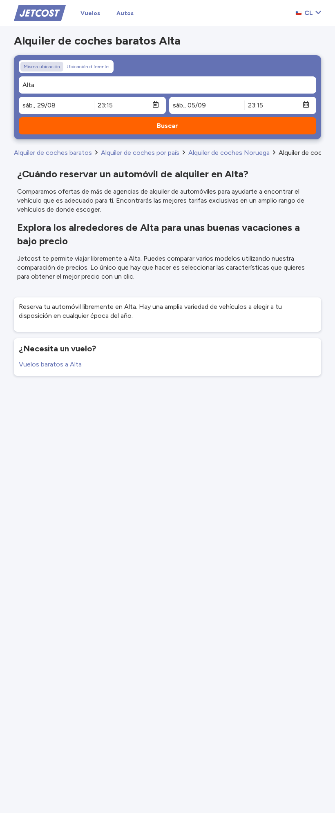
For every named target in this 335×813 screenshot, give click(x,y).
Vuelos (90, 13)
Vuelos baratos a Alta (50, 364)
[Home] (40, 12)
